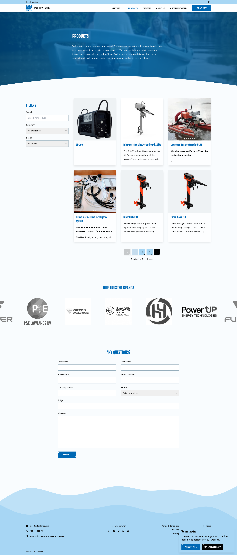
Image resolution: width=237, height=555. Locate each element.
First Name (63, 361)
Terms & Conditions (170, 526)
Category (30, 125)
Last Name (126, 361)
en (209, 2)
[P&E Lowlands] (38, 8)
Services (116, 8)
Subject (61, 400)
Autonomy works (178, 8)
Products (133, 8)
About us (160, 8)
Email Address (64, 374)
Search (29, 112)
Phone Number (128, 374)
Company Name (65, 387)
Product (124, 387)
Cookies (175, 530)
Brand (29, 137)
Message (62, 413)
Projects (147, 8)
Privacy (176, 533)
